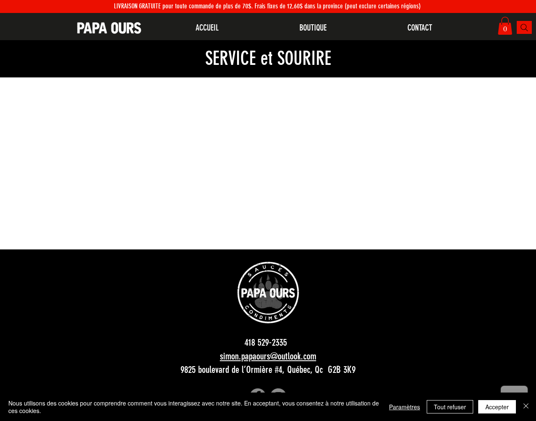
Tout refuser (450, 407)
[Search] (524, 27)
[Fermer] (526, 406)
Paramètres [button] (404, 407)
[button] (505, 26)
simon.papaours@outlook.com (268, 356)
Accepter (497, 407)
